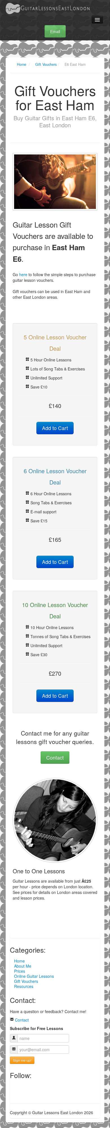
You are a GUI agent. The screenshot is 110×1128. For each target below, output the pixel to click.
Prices (19, 971)
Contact (55, 757)
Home (21, 64)
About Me (22, 966)
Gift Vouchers (46, 64)
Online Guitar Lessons (34, 976)
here (23, 274)
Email (55, 31)
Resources (23, 986)
